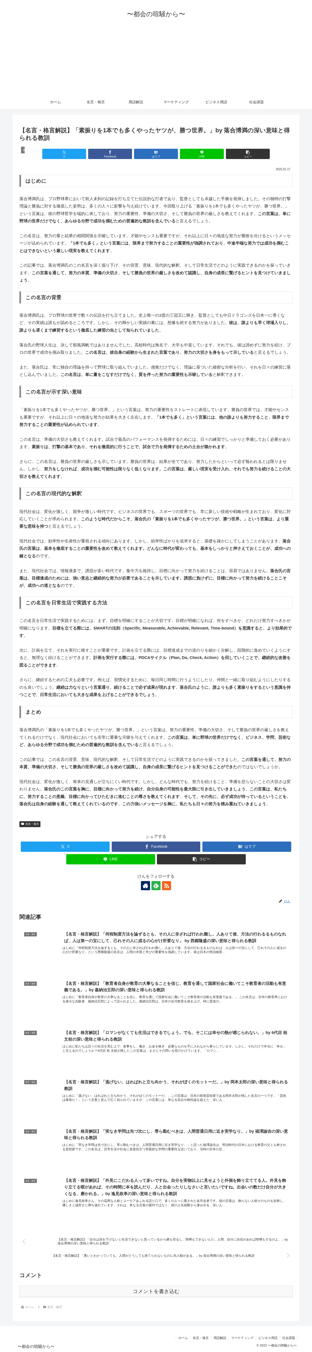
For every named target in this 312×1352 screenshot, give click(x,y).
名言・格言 (32, 824)
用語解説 (220, 1338)
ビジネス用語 (268, 1338)
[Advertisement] (156, 61)
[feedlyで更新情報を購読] (156, 885)
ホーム (183, 1338)
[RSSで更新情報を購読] (166, 885)
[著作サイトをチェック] (145, 885)
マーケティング (242, 1338)
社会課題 (288, 1338)
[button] (248, 154)
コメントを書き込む (156, 1291)
